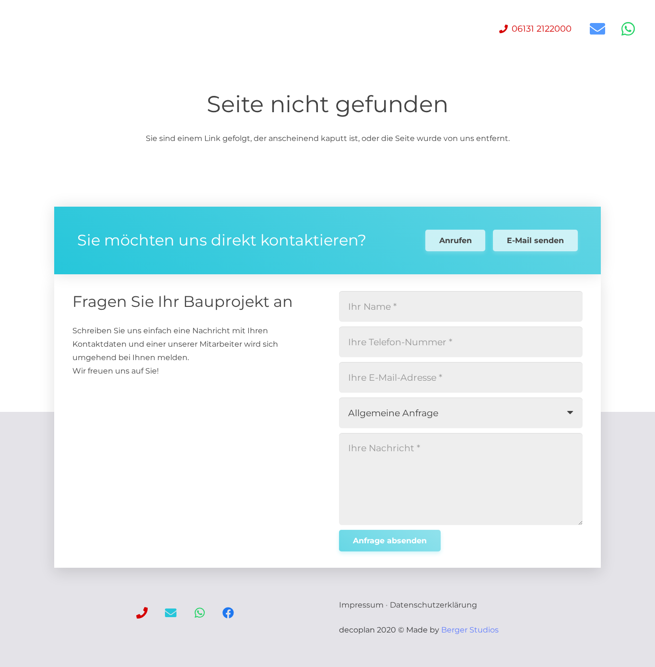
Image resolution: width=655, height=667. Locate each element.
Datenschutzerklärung (433, 604)
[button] (275, 29)
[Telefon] (142, 612)
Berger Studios (470, 629)
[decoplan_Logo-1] (46, 28)
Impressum (361, 604)
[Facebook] (228, 612)
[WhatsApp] (628, 28)
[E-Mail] (597, 28)
